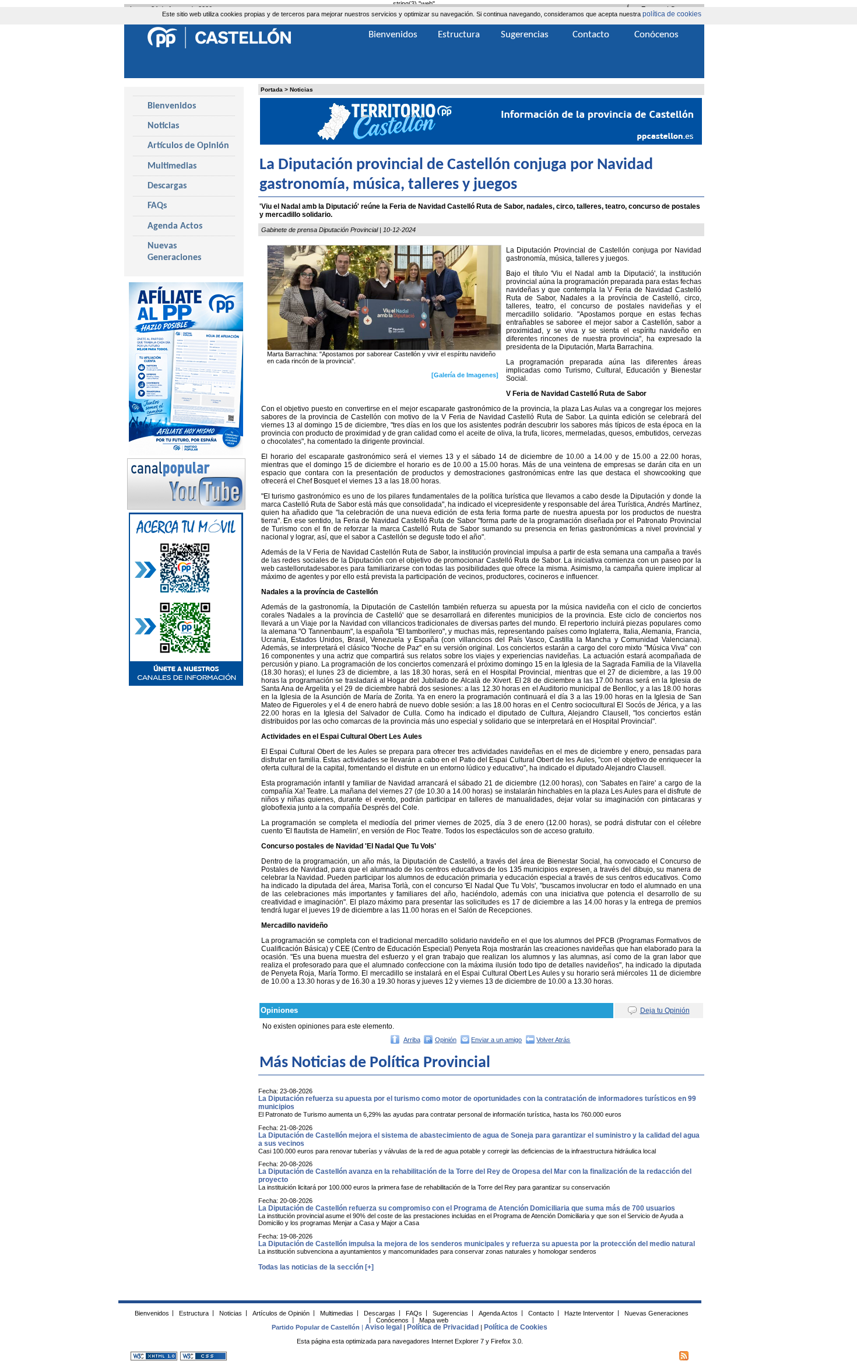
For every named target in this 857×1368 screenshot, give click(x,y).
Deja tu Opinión (665, 1010)
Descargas (167, 186)
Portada (272, 89)
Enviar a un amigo (496, 1039)
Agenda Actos (174, 226)
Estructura (459, 35)
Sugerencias (525, 35)
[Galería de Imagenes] (464, 374)
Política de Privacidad (443, 1327)
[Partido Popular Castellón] (219, 46)
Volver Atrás (553, 1039)
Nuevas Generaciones (174, 251)
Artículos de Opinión (188, 145)
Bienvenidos (171, 106)
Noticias (301, 89)
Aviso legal (383, 1327)
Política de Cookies (515, 1327)
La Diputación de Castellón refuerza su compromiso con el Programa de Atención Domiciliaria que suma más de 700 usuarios (466, 1208)
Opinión (445, 1039)
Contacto (590, 35)
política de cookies (671, 14)
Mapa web (433, 1319)
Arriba (411, 1039)
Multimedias (171, 166)
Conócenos (656, 35)
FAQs (157, 206)
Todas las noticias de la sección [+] (316, 1267)
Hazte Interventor (589, 1312)
